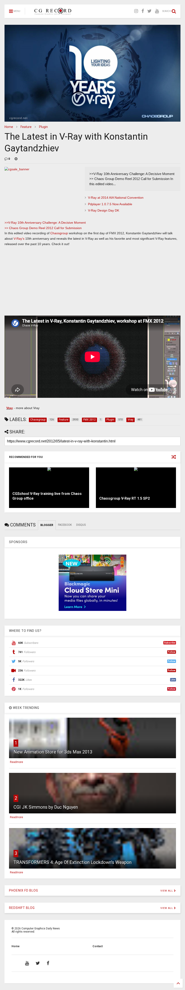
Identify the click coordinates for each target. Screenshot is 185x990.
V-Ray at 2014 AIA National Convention (115, 197)
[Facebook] (142, 11)
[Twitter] (149, 11)
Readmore (16, 762)
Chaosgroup (59, 233)
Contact (97, 946)
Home (9, 127)
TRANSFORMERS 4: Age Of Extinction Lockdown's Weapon (73, 862)
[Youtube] (157, 11)
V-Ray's (19, 238)
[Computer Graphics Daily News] (52, 12)
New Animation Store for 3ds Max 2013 (53, 752)
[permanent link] (16, 159)
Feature (26, 127)
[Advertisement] (92, 282)
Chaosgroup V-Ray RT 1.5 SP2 (124, 498)
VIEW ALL (167, 890)
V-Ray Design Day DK (103, 210)
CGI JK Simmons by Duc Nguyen (46, 807)
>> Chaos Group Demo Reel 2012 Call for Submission (43, 228)
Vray (9, 408)
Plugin (43, 127)
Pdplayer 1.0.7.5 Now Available (110, 204)
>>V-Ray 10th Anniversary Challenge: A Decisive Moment (45, 222)
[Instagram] (136, 11)
